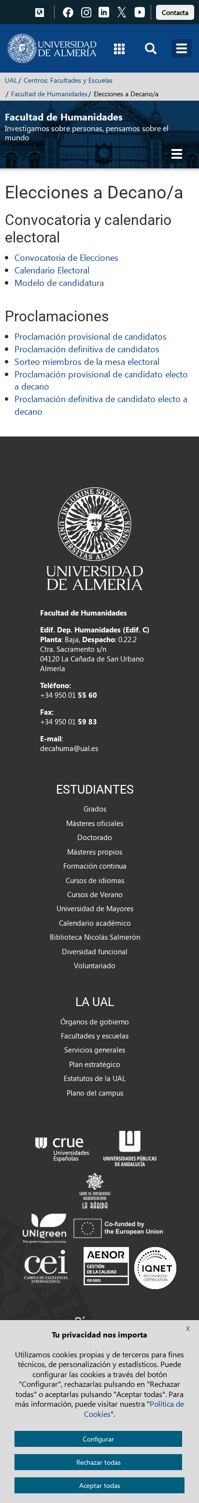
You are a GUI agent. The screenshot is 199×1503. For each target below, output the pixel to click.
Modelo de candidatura (59, 282)
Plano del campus (95, 1092)
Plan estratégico (94, 1064)
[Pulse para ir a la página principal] (52, 48)
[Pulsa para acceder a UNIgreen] (95, 1227)
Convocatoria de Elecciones (66, 257)
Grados (95, 808)
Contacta (175, 12)
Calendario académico (95, 923)
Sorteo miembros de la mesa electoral (86, 361)
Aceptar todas (99, 1485)
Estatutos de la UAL (95, 1078)
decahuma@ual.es (69, 748)
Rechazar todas (98, 1462)
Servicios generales (94, 1049)
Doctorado (94, 837)
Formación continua (95, 866)
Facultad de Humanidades (49, 93)
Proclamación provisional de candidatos (90, 336)
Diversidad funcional (95, 951)
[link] (175, 11)
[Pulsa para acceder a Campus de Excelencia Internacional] (47, 1267)
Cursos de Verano (95, 894)
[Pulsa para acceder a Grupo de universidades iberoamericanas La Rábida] (95, 1189)
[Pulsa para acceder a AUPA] (129, 1147)
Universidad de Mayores (95, 908)
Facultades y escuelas (94, 1035)
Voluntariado (94, 965)
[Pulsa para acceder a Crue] (62, 1147)
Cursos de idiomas (95, 880)
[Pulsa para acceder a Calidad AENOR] (130, 1267)
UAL (11, 80)
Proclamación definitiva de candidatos (86, 349)
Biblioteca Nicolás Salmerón (95, 937)
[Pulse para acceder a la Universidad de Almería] (94, 537)
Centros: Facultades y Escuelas (68, 80)
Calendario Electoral (51, 270)
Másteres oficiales (94, 823)
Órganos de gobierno (94, 1021)
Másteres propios (94, 852)
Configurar (98, 1438)
